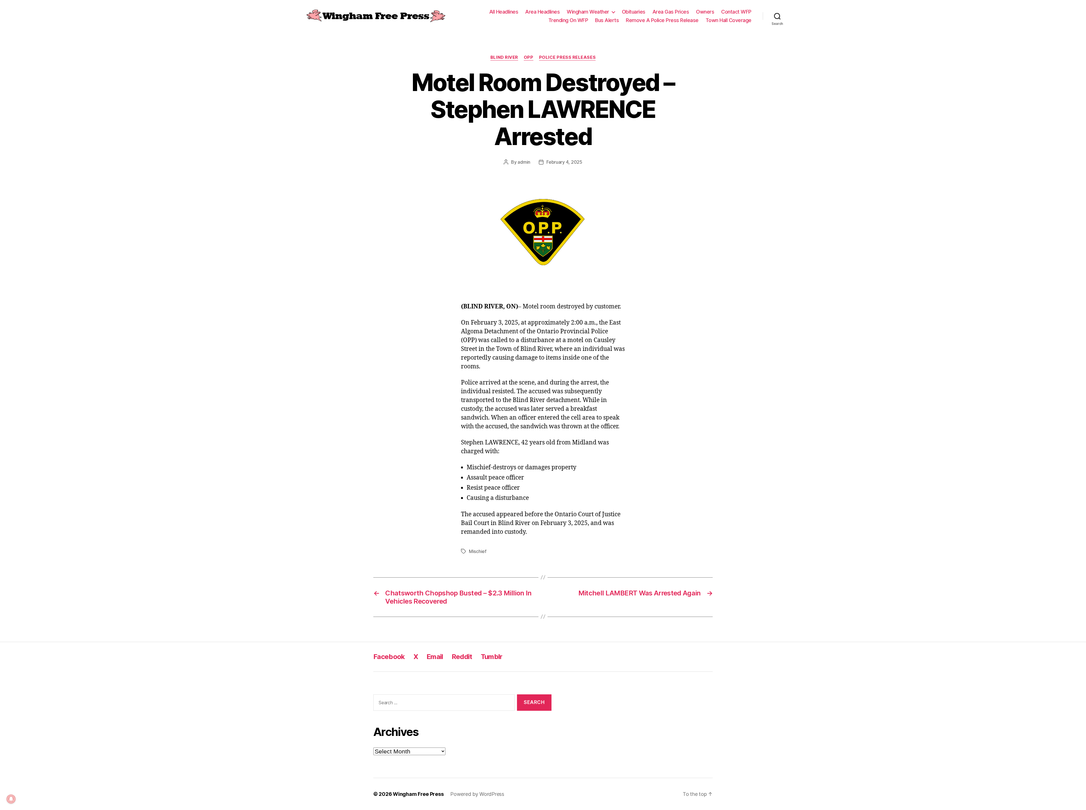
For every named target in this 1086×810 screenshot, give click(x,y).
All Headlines (503, 12)
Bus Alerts (607, 20)
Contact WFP (736, 12)
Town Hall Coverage (728, 20)
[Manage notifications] (11, 798)
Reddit (462, 657)
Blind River (504, 57)
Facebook (389, 657)
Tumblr (492, 657)
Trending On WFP (568, 20)
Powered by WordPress (477, 794)
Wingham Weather (588, 12)
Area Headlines (542, 12)
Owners (705, 12)
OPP (528, 57)
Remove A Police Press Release (662, 20)
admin (524, 162)
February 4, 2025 (564, 162)
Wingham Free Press (418, 794)
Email (434, 657)
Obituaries (633, 12)
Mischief (477, 551)
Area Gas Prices (670, 12)
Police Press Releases (567, 57)
